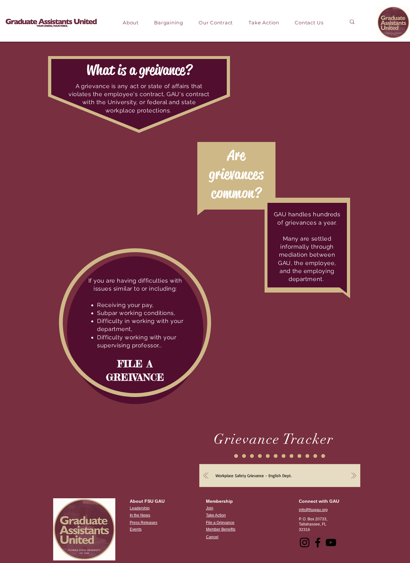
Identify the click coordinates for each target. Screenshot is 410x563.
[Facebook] (317, 542)
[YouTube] (330, 542)
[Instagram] (304, 542)
